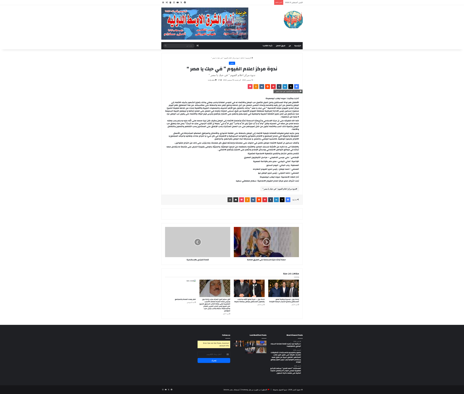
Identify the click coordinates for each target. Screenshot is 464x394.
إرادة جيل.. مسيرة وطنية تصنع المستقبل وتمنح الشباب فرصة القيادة (284, 300)
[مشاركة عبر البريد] (235, 199)
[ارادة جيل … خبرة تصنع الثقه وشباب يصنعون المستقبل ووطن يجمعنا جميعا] (249, 288)
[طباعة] (230, 199)
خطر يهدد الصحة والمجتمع (185, 299)
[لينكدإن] (285, 86)
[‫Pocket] (250, 86)
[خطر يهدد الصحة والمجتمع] (180, 288)
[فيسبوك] (296, 86)
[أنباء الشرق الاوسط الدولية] (293, 19)
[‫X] (290, 86)
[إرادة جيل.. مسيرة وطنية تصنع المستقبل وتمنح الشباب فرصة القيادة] (283, 288)
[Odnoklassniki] (256, 86)
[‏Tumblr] (279, 86)
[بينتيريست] (273, 86)
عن (290, 45)
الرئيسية (297, 45)
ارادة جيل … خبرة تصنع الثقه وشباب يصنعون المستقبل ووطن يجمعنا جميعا (249, 300)
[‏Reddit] (267, 86)
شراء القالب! (267, 45)
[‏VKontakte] (261, 86)
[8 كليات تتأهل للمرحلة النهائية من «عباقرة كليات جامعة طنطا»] (261, 343)
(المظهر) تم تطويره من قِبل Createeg (254, 390)
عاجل (242, 58)
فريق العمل (280, 45)
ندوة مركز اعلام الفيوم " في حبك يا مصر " (279, 189)
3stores (226, 390)
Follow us (226, 335)
